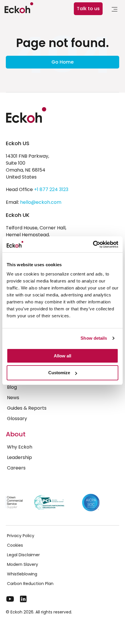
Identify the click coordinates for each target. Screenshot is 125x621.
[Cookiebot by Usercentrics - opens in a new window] (92, 244)
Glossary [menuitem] (17, 418)
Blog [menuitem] (12, 387)
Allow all (62, 355)
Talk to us (88, 8)
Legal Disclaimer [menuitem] (23, 555)
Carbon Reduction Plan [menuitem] (30, 583)
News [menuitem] (13, 397)
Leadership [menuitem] (19, 457)
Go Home (62, 62)
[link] (114, 10)
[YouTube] (10, 599)
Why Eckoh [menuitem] (19, 447)
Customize (59, 372)
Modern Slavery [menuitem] (22, 564)
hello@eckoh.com (40, 202)
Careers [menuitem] (16, 468)
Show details (94, 338)
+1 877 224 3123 (51, 189)
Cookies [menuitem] (15, 545)
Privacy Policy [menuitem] (20, 536)
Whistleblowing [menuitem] (22, 574)
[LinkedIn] (23, 599)
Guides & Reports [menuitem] (27, 408)
